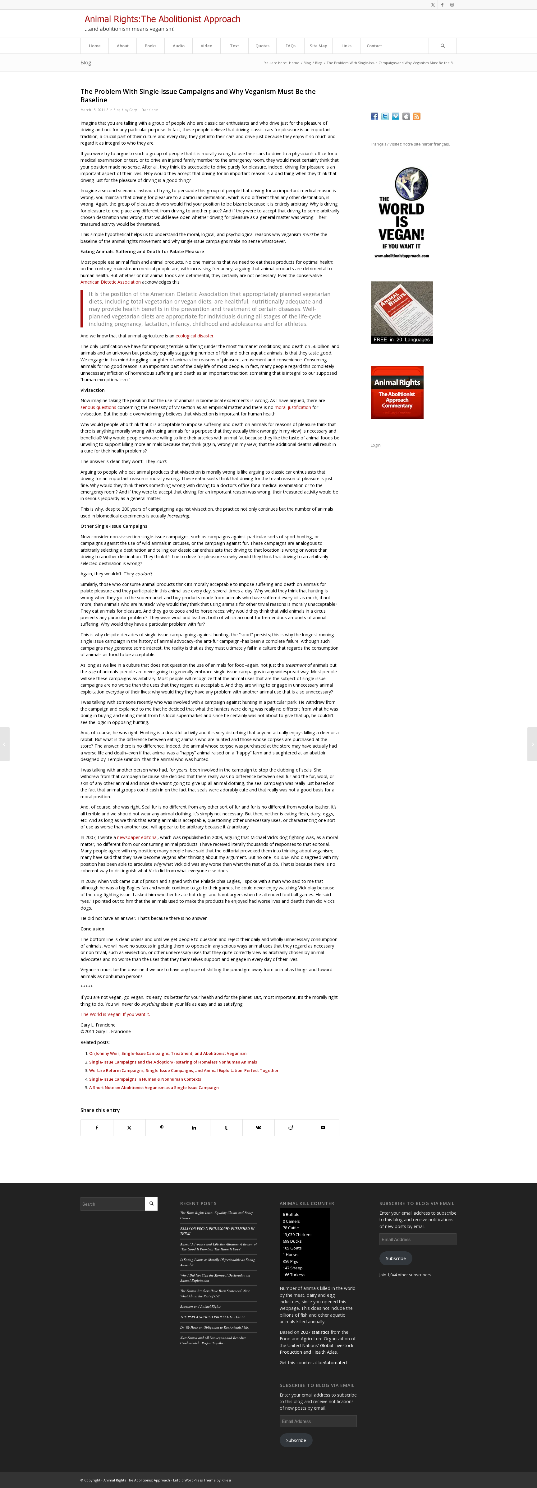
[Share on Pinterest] (162, 1127)
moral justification (293, 407)
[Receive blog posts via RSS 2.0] (416, 118)
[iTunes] (406, 118)
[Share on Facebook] (97, 1127)
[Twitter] (385, 118)
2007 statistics (315, 1332)
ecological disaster (194, 336)
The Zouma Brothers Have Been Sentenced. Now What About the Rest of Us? (215, 1293)
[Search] (443, 45)
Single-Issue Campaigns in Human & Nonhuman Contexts (145, 1079)
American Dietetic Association (110, 282)
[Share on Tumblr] (226, 1127)
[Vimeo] (395, 118)
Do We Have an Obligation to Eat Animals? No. (214, 1327)
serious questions (98, 407)
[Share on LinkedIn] (194, 1127)
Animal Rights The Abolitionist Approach (136, 1480)
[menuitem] (94, 45)
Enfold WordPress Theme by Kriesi (202, 1480)
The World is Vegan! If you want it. (115, 1014)
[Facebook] (374, 118)
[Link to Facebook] (442, 4)
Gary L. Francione (143, 110)
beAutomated (333, 1362)
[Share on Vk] (259, 1127)
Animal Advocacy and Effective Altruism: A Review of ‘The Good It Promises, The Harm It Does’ (218, 1247)
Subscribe (296, 1440)
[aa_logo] (162, 24)
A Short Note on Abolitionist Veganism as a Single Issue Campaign (154, 1087)
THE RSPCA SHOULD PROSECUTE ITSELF (213, 1316)
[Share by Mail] (323, 1127)
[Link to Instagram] (452, 4)
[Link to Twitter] (433, 4)
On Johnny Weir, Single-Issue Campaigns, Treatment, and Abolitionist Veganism (167, 1053)
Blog (85, 62)
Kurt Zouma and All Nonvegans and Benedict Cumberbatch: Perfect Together (213, 1340)
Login (376, 445)
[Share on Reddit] (291, 1127)
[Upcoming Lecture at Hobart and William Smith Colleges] (5, 744)
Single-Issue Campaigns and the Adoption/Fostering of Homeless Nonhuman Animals (173, 1062)
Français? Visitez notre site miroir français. (410, 144)
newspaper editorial (137, 837)
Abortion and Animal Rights (200, 1306)
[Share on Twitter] (129, 1127)
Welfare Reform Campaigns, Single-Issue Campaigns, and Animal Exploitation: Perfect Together (184, 1070)
